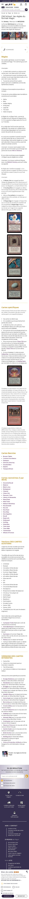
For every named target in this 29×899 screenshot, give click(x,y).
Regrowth (6, 518)
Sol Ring (5, 522)
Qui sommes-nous (13, 842)
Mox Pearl (6, 510)
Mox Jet (5, 508)
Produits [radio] (16, 7)
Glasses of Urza (8, 725)
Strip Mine (6, 524)
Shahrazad (6, 520)
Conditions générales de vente (14, 867)
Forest (5, 690)
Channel (5, 491)
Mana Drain (6, 499)
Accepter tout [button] (8, 896)
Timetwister (7, 530)
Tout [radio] (3, 7)
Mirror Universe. (17, 150)
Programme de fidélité (14, 863)
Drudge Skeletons (8, 679)
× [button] (27, 872)
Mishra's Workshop (9, 503)
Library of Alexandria (9, 497)
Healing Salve (21, 361)
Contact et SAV (20, 795)
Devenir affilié (12, 846)
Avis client (11, 865)
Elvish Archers (7, 733)
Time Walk (6, 528)
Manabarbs (6, 683)
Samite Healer (7, 729)
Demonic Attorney (8, 462)
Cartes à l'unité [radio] (9, 7)
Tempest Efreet (8, 469)
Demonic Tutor (7, 495)
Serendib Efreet (8, 626)
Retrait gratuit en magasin (21, 806)
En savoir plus (13, 878)
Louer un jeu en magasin (14, 853)
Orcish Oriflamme (8, 709)
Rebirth (5, 466)
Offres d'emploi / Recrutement (12, 848)
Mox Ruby (6, 512)
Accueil (3, 13)
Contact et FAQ (12, 828)
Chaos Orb (20, 341)
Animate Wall (7, 717)
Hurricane (6, 634)
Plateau (5, 639)
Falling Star (4, 354)
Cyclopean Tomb (8, 623)
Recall (5, 516)
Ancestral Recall (8, 483)
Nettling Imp (7, 736)
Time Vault (6, 526)
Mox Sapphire (7, 514)
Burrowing (6, 702)
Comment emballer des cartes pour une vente (14, 834)
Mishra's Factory (12, 162)
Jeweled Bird (7, 464)
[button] (14, 880)
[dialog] (14, 884)
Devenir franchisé (13, 844)
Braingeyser (7, 489)
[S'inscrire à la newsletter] (26, 776)
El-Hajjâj (5, 686)
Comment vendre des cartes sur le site (15, 831)
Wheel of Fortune (8, 532)
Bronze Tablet (7, 456)
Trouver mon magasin (8, 796)
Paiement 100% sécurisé (14, 816)
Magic (9, 13)
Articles (16, 13)
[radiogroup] (14, 7)
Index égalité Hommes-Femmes (14, 855)
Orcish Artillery (7, 706)
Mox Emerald (7, 505)
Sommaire (10, 49)
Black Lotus (6, 487)
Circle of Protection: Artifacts (12, 742)
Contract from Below (9, 458)
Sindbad (5, 713)
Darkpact (6, 460)
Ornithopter (6, 721)
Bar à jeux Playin (12, 851)
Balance (5, 485)
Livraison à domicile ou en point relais (9, 806)
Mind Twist (6, 501)
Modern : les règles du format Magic (17, 753)
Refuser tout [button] (21, 896)
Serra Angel (6, 698)
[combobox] (27, 871)
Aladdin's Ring (7, 694)
